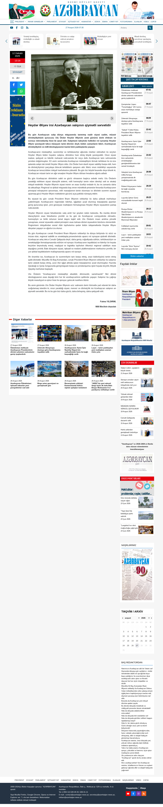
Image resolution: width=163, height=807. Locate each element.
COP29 (153, 22)
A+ (18, 78)
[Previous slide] (32, 118)
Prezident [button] (20, 22)
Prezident (19, 780)
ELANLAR (138, 22)
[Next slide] (112, 118)
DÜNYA (97, 22)
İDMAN (104, 22)
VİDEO (146, 22)
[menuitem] (72, 118)
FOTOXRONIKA (126, 22)
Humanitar (66, 780)
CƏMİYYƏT (113, 22)
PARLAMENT (52, 22)
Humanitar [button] (86, 22)
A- (13, 78)
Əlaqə (143, 788)
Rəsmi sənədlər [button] (36, 22)
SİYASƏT (62, 22)
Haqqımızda (132, 788)
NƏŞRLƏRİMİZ (128, 780)
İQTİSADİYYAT (73, 22)
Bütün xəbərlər (147, 86)
